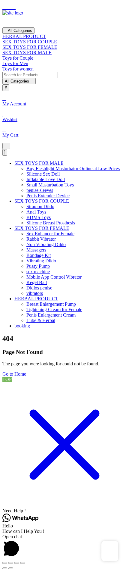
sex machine (38, 271)
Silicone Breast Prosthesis (50, 222)
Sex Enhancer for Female (50, 233)
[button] (64, 511)
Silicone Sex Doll (43, 174)
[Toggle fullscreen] (10, 563)
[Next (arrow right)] (10, 568)
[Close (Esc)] (22, 563)
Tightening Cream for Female (54, 309)
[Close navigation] (4, 152)
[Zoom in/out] (4, 563)
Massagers (36, 249)
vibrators (34, 293)
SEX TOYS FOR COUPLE (29, 41)
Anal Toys (36, 211)
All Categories (20, 30)
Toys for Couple (17, 58)
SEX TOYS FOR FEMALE (29, 47)
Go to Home (14, 374)
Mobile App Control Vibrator (54, 277)
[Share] (16, 563)
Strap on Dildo (40, 206)
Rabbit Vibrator (41, 239)
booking (22, 325)
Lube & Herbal (40, 320)
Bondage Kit (38, 255)
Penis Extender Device (48, 195)
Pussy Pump (38, 266)
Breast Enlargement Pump (51, 304)
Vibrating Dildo (41, 260)
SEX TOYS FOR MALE (27, 52)
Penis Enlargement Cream (51, 314)
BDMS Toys (38, 217)
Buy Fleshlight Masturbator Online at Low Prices (73, 168)
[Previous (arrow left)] (4, 568)
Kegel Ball (36, 282)
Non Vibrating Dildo (46, 244)
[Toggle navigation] (6, 146)
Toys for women (18, 68)
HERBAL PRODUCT (24, 36)
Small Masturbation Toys (50, 184)
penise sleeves (39, 190)
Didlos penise (39, 287)
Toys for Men (15, 63)
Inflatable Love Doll (45, 179)
